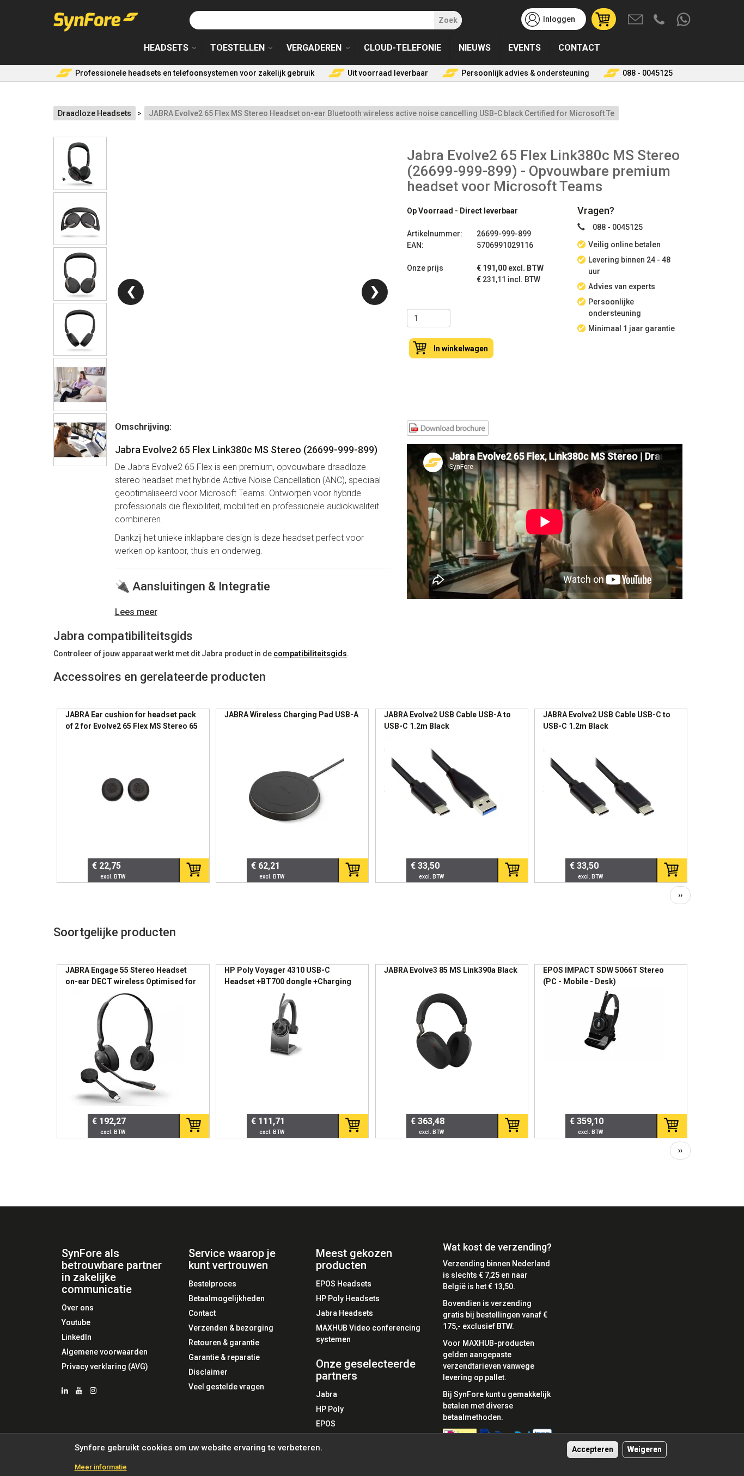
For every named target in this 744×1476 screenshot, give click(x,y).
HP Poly (330, 1409)
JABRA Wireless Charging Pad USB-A (291, 714)
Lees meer (136, 612)
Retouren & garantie (223, 1342)
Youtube (76, 1322)
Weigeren (644, 1449)
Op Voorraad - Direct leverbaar (462, 210)
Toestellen (237, 47)
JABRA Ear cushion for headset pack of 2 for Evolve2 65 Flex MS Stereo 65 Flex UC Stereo (131, 726)
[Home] (100, 18)
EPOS (326, 1423)
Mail (636, 20)
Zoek (448, 20)
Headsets (166, 47)
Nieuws (475, 47)
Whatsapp (684, 20)
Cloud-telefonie (402, 47)
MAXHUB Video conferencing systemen (368, 1333)
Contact (579, 47)
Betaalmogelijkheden (226, 1298)
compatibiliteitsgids (310, 653)
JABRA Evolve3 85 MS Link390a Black (450, 970)
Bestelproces (212, 1283)
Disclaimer (208, 1372)
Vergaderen (313, 47)
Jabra (326, 1394)
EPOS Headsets (343, 1283)
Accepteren (592, 1449)
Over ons (78, 1307)
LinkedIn (77, 1337)
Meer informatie (101, 1467)
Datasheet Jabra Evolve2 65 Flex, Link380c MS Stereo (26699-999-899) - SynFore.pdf (447, 430)
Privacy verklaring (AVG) (105, 1366)
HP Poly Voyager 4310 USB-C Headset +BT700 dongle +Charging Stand (287, 981)
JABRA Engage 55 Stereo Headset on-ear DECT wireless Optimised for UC (130, 981)
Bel (660, 20)
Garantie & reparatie (224, 1357)
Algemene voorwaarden (105, 1351)
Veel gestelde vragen (226, 1386)
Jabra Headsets (344, 1313)
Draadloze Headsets (94, 113)
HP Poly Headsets (348, 1298)
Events (524, 47)
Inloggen (559, 19)
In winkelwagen (461, 348)
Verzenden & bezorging (230, 1327)
